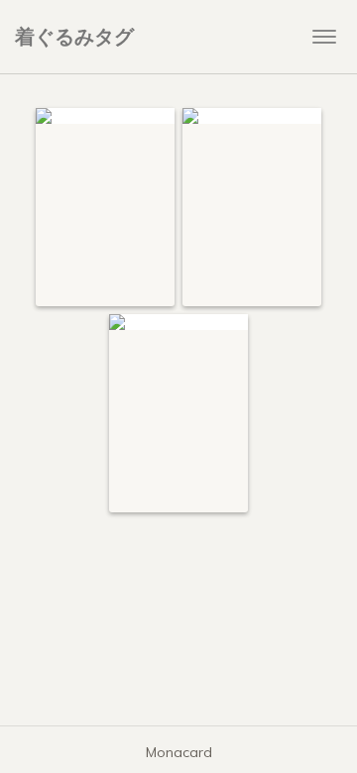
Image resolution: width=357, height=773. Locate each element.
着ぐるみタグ (74, 36)
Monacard (179, 752)
